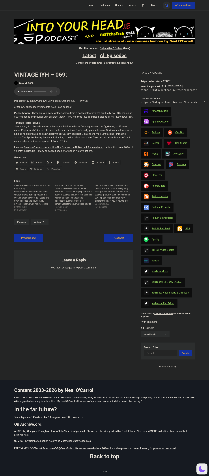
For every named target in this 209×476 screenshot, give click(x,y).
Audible (156, 132)
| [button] (152, 72)
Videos (132, 5)
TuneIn (155, 260)
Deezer (155, 143)
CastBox (179, 132)
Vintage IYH (39, 222)
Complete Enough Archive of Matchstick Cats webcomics (60, 441)
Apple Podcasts (160, 121)
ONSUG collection (158, 431)
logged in (70, 267)
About (130, 62)
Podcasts (105, 5)
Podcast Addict (160, 196)
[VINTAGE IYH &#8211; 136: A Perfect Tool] (115, 196)
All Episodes (113, 55)
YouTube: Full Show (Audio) (167, 282)
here (26, 434)
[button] (201, 468)
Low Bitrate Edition (114, 62)
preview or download (164, 448)
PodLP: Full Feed (161, 228)
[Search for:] (161, 353)
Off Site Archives (183, 5)
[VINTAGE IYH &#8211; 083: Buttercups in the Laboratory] (34, 198)
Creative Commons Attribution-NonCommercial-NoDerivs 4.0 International (63, 147)
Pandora (181, 164)
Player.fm (157, 175)
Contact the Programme (89, 62)
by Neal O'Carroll (102, 448)
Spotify (155, 239)
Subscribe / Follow (111, 48)
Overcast (156, 164)
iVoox (155, 153)
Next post (119, 238)
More (154, 5)
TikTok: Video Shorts (163, 249)
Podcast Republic (161, 207)
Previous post (28, 238)
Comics (119, 5)
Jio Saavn (178, 153)
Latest (89, 55)
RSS (187, 228)
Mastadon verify (167, 366)
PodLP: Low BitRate (162, 217)
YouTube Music (160, 271)
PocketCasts (158, 185)
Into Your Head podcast (58, 107)
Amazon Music (160, 110)
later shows (121, 116)
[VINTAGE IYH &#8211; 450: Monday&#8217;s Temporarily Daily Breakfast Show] (75, 198)
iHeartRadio (181, 143)
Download (53, 100)
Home (91, 5)
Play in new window (35, 100)
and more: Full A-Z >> (163, 303)
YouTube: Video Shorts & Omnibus (170, 292)
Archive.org (30, 424)
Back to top (104, 456)
